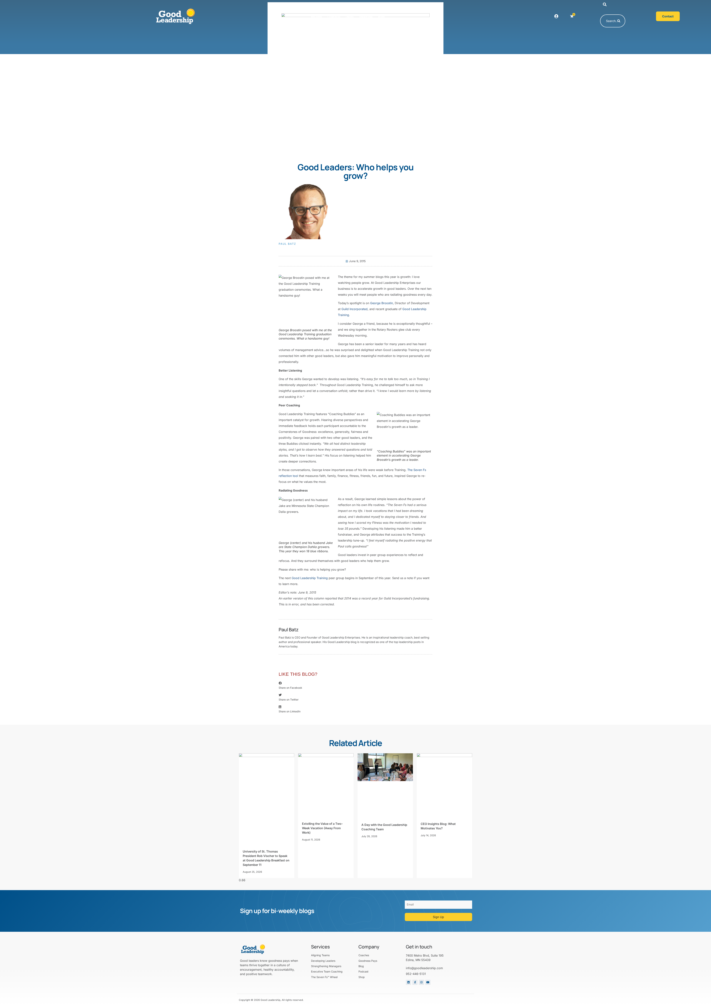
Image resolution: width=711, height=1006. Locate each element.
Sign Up (438, 917)
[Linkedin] (408, 982)
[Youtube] (427, 982)
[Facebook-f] (415, 982)
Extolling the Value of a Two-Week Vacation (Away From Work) (322, 828)
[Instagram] (421, 982)
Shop (381, 16)
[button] (604, 4)
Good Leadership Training (310, 578)
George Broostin (381, 303)
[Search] (618, 20)
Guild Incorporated (354, 309)
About (349, 16)
